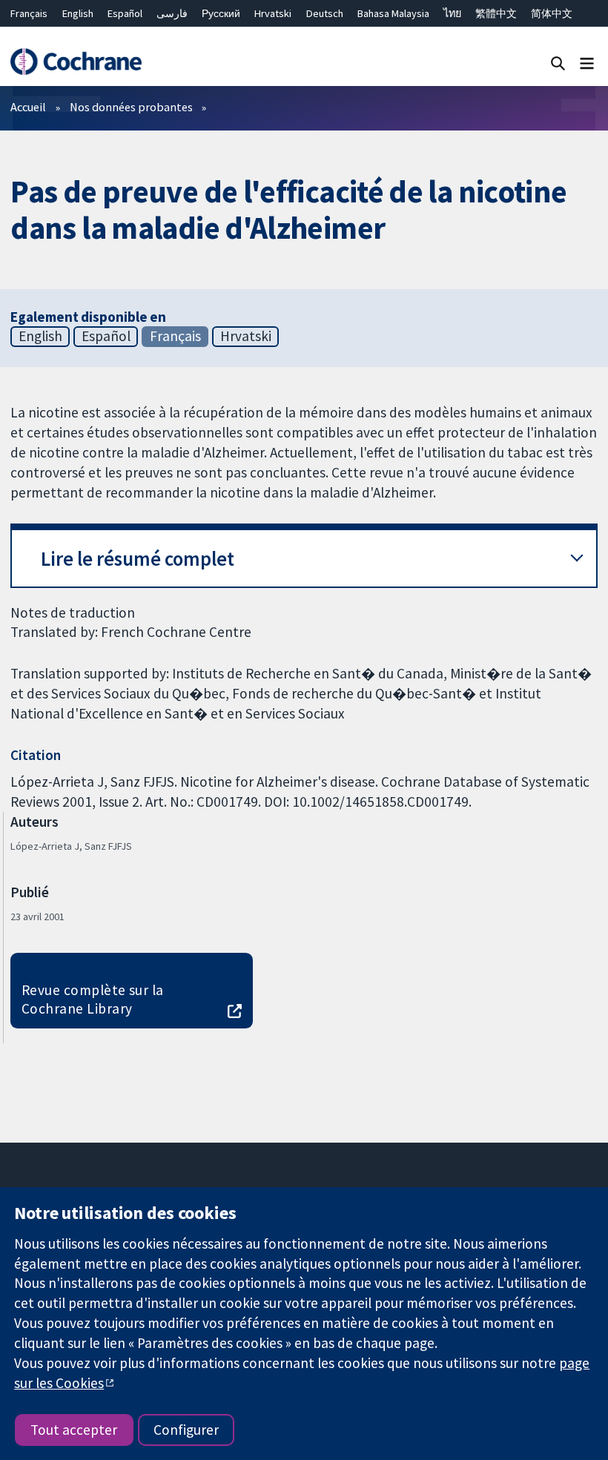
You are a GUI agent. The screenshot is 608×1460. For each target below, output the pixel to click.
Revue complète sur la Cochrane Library (93, 999)
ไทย (452, 13)
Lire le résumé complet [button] (137, 558)
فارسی (172, 13)
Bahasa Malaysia (393, 13)
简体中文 (551, 13)
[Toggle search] (558, 63)
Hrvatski (272, 13)
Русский (221, 13)
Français (28, 13)
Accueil (28, 106)
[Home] (75, 62)
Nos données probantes (131, 106)
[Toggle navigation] (587, 63)
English (77, 13)
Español (125, 13)
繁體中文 (496, 13)
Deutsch (324, 13)
